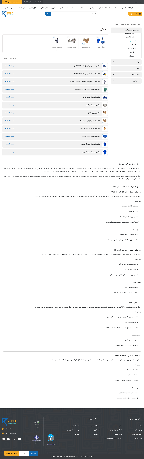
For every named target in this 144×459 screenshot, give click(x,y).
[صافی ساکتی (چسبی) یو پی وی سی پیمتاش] (105, 81)
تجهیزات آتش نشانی (47, 8)
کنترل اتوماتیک (129, 49)
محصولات (133, 24)
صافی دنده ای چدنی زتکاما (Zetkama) (87, 66)
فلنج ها (80, 8)
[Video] (8, 439)
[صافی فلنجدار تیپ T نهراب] (105, 152)
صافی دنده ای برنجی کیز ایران (90, 128)
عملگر (132, 45)
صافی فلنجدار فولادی (93, 105)
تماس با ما (119, 426)
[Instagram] (14, 439)
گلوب (132, 52)
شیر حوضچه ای (129, 33)
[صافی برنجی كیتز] (105, 113)
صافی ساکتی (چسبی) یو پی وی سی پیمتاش (84, 81)
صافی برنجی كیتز (94, 113)
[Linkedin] (3, 439)
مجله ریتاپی (9, 8)
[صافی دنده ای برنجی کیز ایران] (105, 128)
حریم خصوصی (118, 434)
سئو (77, 457)
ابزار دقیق (32, 8)
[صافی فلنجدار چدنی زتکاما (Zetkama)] (105, 74)
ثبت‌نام (136, 2)
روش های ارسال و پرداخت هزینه (113, 438)
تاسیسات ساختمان (66, 8)
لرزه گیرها (91, 8)
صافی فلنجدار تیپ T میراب (90, 144)
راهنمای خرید (138, 438)
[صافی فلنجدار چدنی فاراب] (105, 97)
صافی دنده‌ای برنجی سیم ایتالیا (89, 121)
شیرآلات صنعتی (127, 8)
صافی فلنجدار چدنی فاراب (91, 97)
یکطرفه (131, 56)
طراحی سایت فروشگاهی (86, 457)
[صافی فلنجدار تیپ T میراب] (105, 144)
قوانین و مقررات (137, 430)
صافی (132, 41)
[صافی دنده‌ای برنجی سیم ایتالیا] (105, 121)
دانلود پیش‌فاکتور (11, 453)
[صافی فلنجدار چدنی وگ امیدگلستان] (105, 89)
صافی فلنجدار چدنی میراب (91, 136)
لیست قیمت (10, 66)
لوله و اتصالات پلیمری (73, 430)
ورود (141, 2)
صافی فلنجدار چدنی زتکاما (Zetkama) (87, 74)
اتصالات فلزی (75, 426)
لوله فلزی (97, 430)
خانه (137, 8)
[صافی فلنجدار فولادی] (105, 105)
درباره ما (140, 426)
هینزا (70, 457)
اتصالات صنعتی (104, 8)
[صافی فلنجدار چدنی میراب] (105, 136)
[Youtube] (19, 439)
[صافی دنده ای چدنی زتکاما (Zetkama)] (105, 66)
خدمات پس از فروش (116, 430)
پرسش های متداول (137, 434)
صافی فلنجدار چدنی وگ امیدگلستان (87, 89)
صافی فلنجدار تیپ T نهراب (90, 152)
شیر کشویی (130, 37)
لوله (116, 8)
